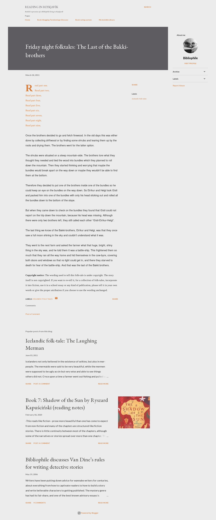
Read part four (33, 100)
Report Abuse (179, 85)
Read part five (33, 105)
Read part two (42, 90)
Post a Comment (33, 314)
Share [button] (135, 85)
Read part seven (34, 115)
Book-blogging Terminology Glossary (52, 20)
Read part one (41, 85)
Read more (103, 384)
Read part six (32, 110)
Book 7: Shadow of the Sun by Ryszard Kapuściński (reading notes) (67, 403)
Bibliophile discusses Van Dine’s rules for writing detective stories (65, 463)
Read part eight (33, 120)
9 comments (40, 503)
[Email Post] (56, 299)
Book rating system (83, 20)
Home (27, 20)
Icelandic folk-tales (139, 99)
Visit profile (190, 63)
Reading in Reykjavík (41, 7)
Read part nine (33, 125)
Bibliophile (190, 58)
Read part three (33, 95)
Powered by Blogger (89, 513)
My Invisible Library (107, 20)
